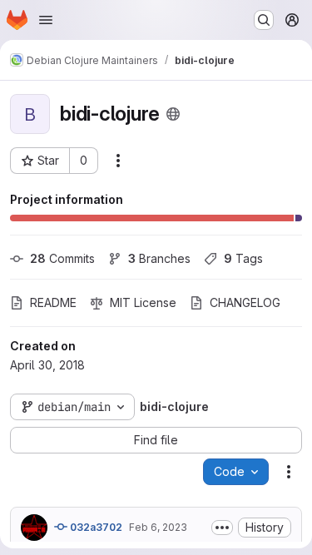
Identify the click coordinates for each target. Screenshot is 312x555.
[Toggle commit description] (222, 527)
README (53, 302)
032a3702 (94, 527)
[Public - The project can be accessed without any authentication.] (173, 114)
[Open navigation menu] (45, 20)
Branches (159, 258)
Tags (243, 258)
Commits (62, 258)
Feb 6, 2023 (158, 527)
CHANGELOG (245, 302)
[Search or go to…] (264, 20)
